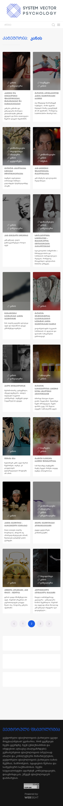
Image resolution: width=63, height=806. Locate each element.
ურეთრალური (47, 515)
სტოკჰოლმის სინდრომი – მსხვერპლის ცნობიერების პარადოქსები (42, 240)
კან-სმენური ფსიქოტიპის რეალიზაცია (42, 171)
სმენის (43, 161)
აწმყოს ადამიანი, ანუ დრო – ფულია (16, 591)
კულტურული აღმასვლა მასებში (45, 591)
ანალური (15, 154)
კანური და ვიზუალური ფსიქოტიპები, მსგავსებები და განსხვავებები (13, 98)
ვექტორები (16, 161)
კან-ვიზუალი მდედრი (16, 235)
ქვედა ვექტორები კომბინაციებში (45, 524)
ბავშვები (45, 82)
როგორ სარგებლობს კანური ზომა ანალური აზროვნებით (46, 390)
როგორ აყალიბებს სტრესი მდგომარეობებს (15, 171)
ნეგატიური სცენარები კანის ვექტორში (13, 316)
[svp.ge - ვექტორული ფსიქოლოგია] (31, 10)
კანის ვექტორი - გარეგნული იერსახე (15, 524)
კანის (13, 82)
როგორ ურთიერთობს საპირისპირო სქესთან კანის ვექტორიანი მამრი (45, 318)
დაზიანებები (47, 222)
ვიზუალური (16, 86)
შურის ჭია (9, 458)
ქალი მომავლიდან (14, 386)
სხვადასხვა (16, 151)
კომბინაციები (17, 148)
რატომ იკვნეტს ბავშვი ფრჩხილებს (45, 459)
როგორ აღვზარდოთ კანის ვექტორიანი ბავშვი (47, 96)
